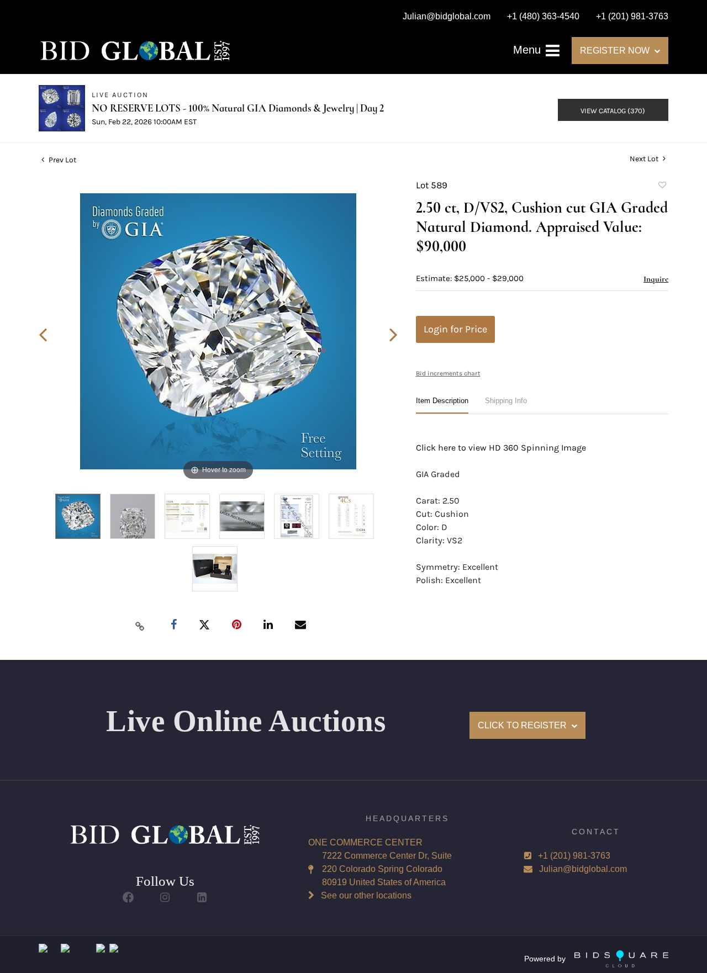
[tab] (442, 405)
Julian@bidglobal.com (583, 869)
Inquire (655, 279)
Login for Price (455, 329)
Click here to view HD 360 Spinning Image (501, 447)
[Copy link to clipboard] (140, 625)
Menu (528, 50)
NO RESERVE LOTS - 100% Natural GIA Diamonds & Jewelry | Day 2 (238, 108)
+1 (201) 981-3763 (574, 855)
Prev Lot (61, 160)
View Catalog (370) (613, 111)
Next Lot (645, 158)
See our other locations (366, 895)
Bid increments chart (448, 373)
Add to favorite (661, 187)
